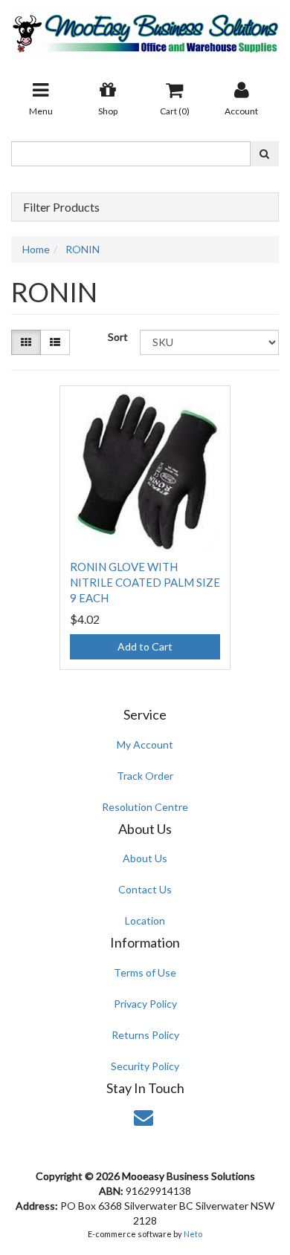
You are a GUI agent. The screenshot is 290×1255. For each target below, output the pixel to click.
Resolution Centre (145, 807)
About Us (145, 858)
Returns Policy (145, 1035)
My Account (145, 744)
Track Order (145, 775)
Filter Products (61, 207)
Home (36, 249)
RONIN (82, 249)
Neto (193, 1234)
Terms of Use (145, 972)
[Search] (264, 153)
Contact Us (145, 889)
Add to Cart (145, 646)
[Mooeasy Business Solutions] (145, 29)
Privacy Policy (145, 1003)
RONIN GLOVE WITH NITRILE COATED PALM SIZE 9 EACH (145, 582)
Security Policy (145, 1066)
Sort (118, 336)
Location (145, 920)
